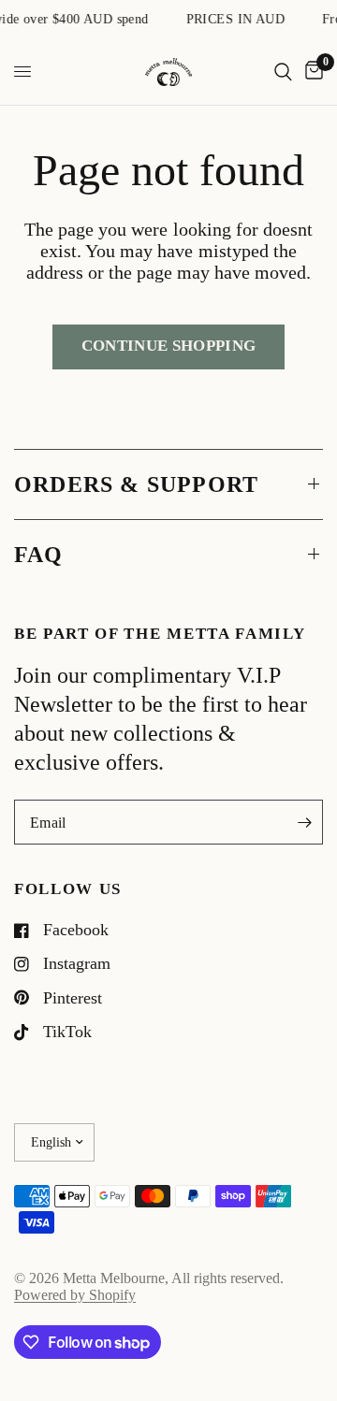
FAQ (39, 554)
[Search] (283, 72)
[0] (311, 72)
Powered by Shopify (75, 1295)
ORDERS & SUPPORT (136, 484)
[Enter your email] (304, 822)
